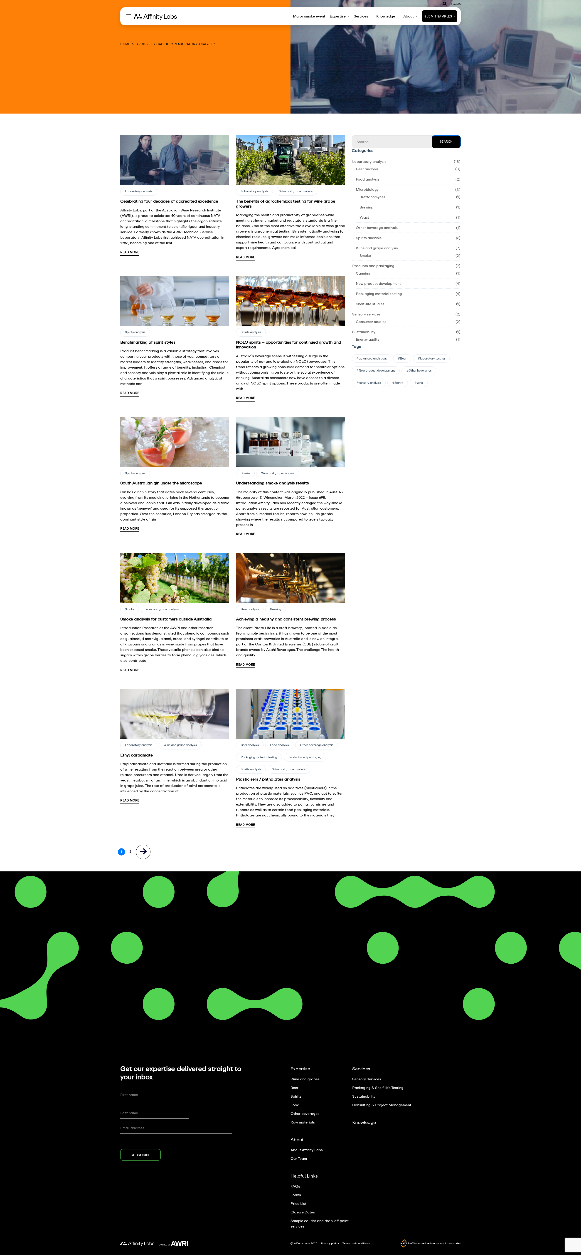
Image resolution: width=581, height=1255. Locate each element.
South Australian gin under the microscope (161, 483)
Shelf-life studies (370, 303)
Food (294, 1104)
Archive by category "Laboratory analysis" (175, 44)
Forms (295, 1194)
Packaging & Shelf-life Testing (378, 1087)
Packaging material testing (259, 757)
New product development (378, 283)
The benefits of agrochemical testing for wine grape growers (285, 203)
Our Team (298, 1158)
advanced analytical (373, 358)
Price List (298, 1203)
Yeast (364, 217)
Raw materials (302, 1122)
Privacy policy (330, 1243)
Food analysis (279, 745)
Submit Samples (438, 16)
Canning (363, 273)
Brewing (275, 609)
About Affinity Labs (306, 1149)
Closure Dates (302, 1212)
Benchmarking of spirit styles (147, 342)
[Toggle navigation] (129, 16)
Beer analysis (250, 609)
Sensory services (366, 314)
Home (125, 44)
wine (420, 383)
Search (446, 141)
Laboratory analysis (138, 191)
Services (361, 16)
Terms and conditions (356, 1243)
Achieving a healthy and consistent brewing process (286, 619)
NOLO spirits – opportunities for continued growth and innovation (288, 344)
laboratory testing (432, 358)
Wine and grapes (305, 1078)
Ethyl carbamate (136, 755)
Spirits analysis (135, 332)
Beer (403, 358)
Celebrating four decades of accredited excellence (169, 201)
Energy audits (367, 339)
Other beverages (420, 370)
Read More (129, 252)
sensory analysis (370, 383)
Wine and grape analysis (296, 191)
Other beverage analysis (316, 745)
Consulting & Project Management (381, 1104)
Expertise (338, 16)
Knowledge (386, 16)
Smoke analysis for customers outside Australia (166, 619)
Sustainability (363, 331)
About (409, 16)
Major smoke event (309, 16)
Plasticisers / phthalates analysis (268, 779)
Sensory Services (366, 1078)
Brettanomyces (372, 196)
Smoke (245, 473)
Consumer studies (371, 321)
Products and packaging (305, 757)
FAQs (456, 3)
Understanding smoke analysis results (272, 483)
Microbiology (367, 189)
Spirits (398, 383)
